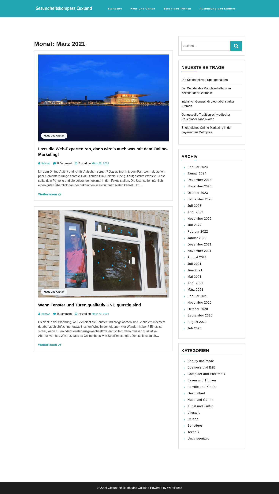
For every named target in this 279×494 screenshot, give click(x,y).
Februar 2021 (198, 296)
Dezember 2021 (200, 244)
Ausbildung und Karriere (217, 8)
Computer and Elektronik (206, 374)
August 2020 (197, 322)
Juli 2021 (195, 263)
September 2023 (200, 199)
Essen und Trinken (177, 8)
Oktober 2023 (198, 192)
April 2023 (195, 212)
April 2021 (195, 283)
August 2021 (197, 257)
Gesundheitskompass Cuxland (128, 487)
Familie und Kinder (202, 386)
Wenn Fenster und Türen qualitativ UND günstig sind (89, 305)
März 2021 (195, 289)
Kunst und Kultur (200, 406)
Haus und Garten (142, 8)
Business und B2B (202, 367)
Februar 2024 (198, 167)
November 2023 (200, 186)
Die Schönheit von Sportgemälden (204, 79)
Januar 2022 (197, 238)
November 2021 (200, 251)
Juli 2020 (195, 328)
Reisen (193, 419)
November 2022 (200, 218)
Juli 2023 (195, 205)
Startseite (115, 8)
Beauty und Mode (201, 361)
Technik (193, 432)
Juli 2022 (195, 225)
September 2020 (200, 315)
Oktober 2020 (198, 309)
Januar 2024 (197, 173)
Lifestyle (194, 412)
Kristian (45, 163)
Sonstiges (195, 425)
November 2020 (200, 302)
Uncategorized (199, 438)
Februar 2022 (198, 231)
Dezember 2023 (200, 180)
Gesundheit (196, 393)
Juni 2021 (195, 270)
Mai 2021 (195, 276)
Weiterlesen (47, 194)
